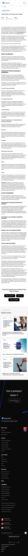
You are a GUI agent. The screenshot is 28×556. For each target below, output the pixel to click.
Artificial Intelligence (5, 493)
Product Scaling (4, 447)
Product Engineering (5, 440)
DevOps (3, 497)
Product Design (4, 442)
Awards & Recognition (6, 432)
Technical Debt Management (7, 507)
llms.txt (2, 551)
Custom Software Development (8, 505)
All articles (4, 6)
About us (3, 430)
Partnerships (4, 434)
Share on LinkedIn (9, 295)
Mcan (2, 463)
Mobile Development (6, 487)
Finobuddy (3, 459)
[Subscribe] (26, 533)
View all (3, 451)
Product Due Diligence (6, 449)
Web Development (5, 489)
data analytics (23, 233)
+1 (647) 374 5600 (7, 520)
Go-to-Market (4, 476)
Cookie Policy (3, 547)
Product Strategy (5, 444)
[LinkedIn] (9, 542)
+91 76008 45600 (7, 528)
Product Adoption (5, 478)
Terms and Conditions (5, 546)
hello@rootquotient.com (14, 536)
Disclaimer (3, 549)
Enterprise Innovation (6, 511)
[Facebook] (18, 542)
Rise (2, 457)
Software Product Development (8, 503)
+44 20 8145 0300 (7, 524)
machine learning (7, 225)
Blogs (2, 480)
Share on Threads (14, 299)
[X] (16, 542)
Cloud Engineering (5, 495)
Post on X (20, 295)
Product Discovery (5, 471)
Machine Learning (5, 491)
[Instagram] (14, 542)
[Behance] (11, 542)
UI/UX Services (4, 499)
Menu (24, 2)
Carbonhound (4, 461)
